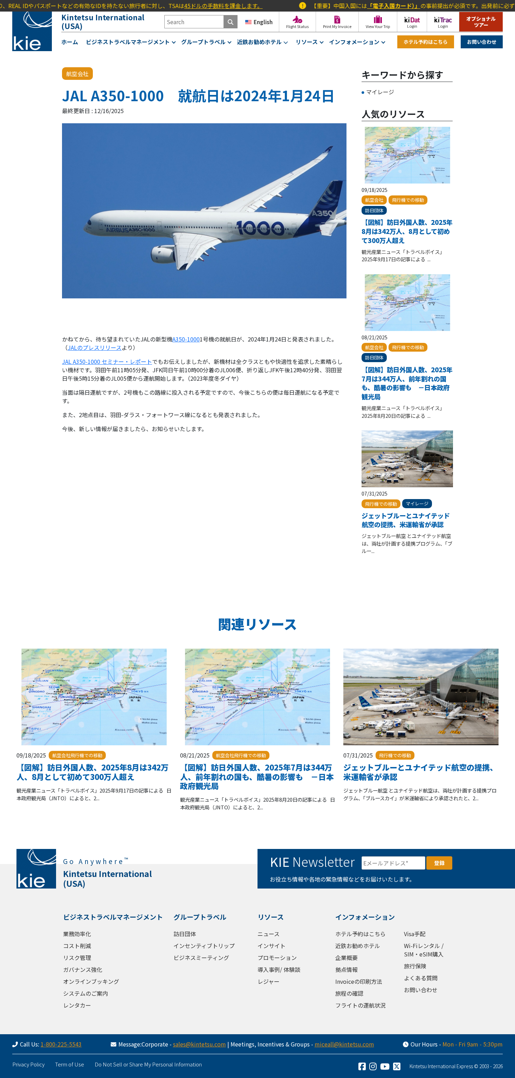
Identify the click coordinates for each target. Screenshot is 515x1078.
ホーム (69, 41)
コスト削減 (77, 945)
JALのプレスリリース (95, 347)
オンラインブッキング (91, 981)
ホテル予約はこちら (426, 41)
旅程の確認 (349, 993)
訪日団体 (184, 934)
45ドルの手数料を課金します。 (191, 5)
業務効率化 (77, 934)
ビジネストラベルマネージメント (128, 41)
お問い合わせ (481, 41)
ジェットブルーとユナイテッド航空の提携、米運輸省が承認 (406, 520)
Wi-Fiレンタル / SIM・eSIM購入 (424, 949)
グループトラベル (203, 41)
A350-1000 (186, 339)
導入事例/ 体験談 (279, 969)
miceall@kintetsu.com (344, 1044)
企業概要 (346, 957)
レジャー (269, 981)
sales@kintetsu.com (199, 1044)
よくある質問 (421, 978)
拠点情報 (346, 969)
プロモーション (277, 957)
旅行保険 (415, 966)
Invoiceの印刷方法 (358, 981)
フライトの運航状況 (360, 1005)
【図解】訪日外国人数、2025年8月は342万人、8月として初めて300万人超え (407, 231)
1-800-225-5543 (61, 1044)
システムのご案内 (85, 993)
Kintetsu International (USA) (102, 21)
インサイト (272, 945)
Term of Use (69, 1064)
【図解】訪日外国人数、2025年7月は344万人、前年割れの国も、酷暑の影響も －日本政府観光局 (407, 383)
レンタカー (77, 1005)
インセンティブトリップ (204, 945)
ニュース (269, 934)
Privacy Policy (28, 1064)
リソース (307, 41)
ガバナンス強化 (82, 969)
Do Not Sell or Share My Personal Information (148, 1064)
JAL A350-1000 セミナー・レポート (107, 361)
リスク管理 (77, 957)
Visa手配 (414, 934)
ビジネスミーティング (201, 957)
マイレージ (380, 92)
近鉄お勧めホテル (259, 41)
